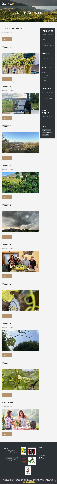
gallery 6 (6, 166)
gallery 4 (6, 245)
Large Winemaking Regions (48, 37)
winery (47, 134)
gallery (44, 130)
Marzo (45, 78)
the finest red (49, 132)
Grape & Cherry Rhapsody (48, 36)
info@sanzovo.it (41, 462)
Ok (23, 482)
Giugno (45, 70)
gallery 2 (6, 324)
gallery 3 (6, 284)
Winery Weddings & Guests (48, 46)
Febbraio (45, 72)
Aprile (45, 77)
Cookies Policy (31, 482)
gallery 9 (6, 47)
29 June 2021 (4, 406)
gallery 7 (6, 126)
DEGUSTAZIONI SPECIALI (12, 28)
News (44, 39)
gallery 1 (6, 363)
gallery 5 (6, 205)
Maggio (45, 75)
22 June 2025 (4, 32)
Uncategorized (46, 43)
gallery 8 (6, 87)
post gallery (8, 403)
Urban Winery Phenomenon (48, 45)
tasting (44, 132)
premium (48, 130)
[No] (55, 481)
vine (43, 134)
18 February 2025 (4, 51)
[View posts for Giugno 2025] (42, 104)
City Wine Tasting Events (47, 34)
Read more (7, 39)
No (26, 482)
